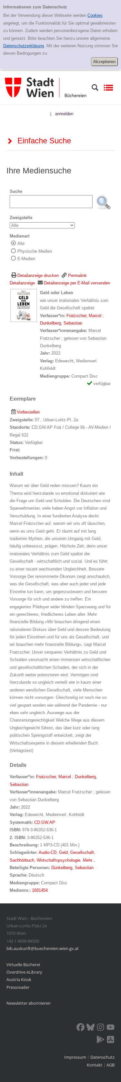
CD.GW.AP (44, 822)
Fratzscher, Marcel (84, 315)
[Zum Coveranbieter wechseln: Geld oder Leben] (23, 305)
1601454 (40, 890)
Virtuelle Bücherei (23, 964)
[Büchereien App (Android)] (100, 1040)
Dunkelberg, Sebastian (61, 323)
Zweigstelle (21, 217)
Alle (21, 243)
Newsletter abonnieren (28, 1003)
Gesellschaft (82, 852)
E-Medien (26, 258)
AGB (110, 1065)
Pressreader (17, 987)
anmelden (64, 113)
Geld (63, 852)
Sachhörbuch (22, 860)
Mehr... (89, 860)
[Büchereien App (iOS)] (110, 1040)
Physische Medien (34, 251)
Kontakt (94, 1065)
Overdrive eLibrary (24, 972)
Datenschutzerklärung (23, 45)
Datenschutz (102, 1057)
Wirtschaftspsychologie (58, 860)
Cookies (95, 15)
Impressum (75, 1057)
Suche (16, 191)
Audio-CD (47, 852)
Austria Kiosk (18, 979)
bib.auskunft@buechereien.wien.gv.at (42, 948)
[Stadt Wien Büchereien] (45, 87)
